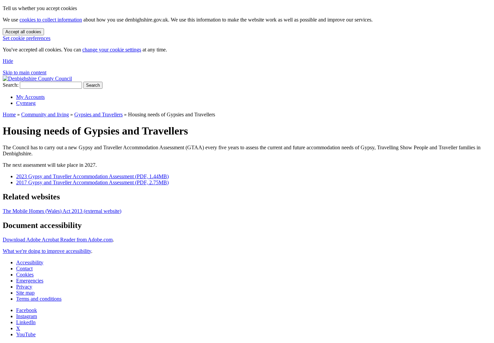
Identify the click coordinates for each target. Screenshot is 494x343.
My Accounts (30, 97)
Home (9, 114)
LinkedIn (26, 322)
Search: (10, 85)
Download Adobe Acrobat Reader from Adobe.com (58, 239)
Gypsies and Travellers (98, 114)
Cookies (25, 274)
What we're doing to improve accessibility (47, 251)
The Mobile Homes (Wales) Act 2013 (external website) (62, 211)
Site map (25, 293)
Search (93, 85)
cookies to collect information (50, 20)
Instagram (26, 316)
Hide (8, 61)
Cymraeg (26, 103)
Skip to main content (24, 72)
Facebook (26, 310)
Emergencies (29, 280)
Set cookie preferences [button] (26, 38)
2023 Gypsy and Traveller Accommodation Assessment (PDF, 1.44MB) (92, 176)
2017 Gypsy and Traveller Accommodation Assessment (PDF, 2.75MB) (92, 182)
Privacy (24, 287)
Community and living (45, 114)
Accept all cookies (23, 31)
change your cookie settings (111, 49)
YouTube (26, 334)
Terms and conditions (38, 299)
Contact (24, 268)
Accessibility (29, 262)
